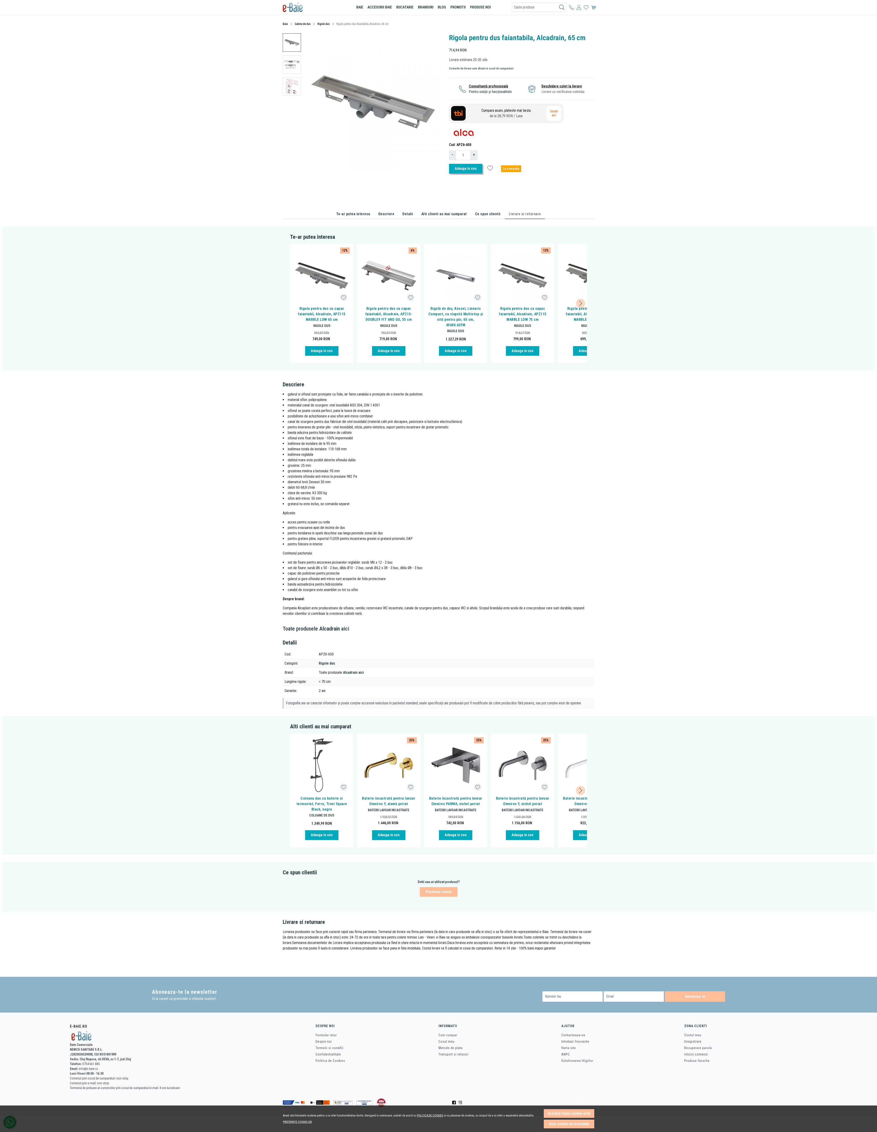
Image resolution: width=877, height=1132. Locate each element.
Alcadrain (329, 629)
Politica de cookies (430, 1115)
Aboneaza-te (695, 996)
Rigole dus (323, 24)
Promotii (458, 7)
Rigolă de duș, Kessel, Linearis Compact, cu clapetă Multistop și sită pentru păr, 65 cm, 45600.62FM (455, 316)
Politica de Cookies (330, 1061)
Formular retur (326, 1035)
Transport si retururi (453, 1054)
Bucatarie (404, 7)
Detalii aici (554, 113)
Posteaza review (438, 892)
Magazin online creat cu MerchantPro (570, 1105)
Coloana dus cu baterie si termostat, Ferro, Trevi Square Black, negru (321, 803)
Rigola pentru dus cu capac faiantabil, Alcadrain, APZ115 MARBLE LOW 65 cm (322, 314)
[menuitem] (292, 42)
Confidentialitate (328, 1054)
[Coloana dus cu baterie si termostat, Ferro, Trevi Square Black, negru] (322, 765)
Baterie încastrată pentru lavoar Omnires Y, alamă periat (388, 801)
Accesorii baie (379, 7)
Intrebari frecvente (575, 1041)
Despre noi (324, 1041)
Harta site (568, 1048)
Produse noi (480, 7)
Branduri (425, 7)
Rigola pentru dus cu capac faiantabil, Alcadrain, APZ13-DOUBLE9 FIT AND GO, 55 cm (388, 314)
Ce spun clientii (488, 214)
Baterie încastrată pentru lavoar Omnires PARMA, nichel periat (455, 801)
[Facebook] (455, 1102)
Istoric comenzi (696, 1054)
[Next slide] (580, 303)
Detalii (407, 214)
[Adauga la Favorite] (343, 297)
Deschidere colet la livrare (562, 86)
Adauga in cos (466, 168)
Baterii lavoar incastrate (388, 810)
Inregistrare (693, 1041)
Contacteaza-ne (573, 1035)
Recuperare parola (698, 1048)
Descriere (386, 214)
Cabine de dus (303, 24)
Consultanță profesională (488, 86)
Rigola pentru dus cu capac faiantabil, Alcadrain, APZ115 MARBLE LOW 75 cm (523, 314)
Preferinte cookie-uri (297, 1122)
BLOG (442, 7)
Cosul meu (446, 1041)
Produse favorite (697, 1061)
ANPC (565, 1054)
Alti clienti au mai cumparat (444, 214)
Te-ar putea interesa (353, 214)
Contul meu (692, 1035)
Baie (359, 7)
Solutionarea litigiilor (577, 1061)
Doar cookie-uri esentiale (569, 1124)
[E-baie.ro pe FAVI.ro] (381, 1102)
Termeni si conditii (329, 1048)
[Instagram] (461, 1102)
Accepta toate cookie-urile (569, 1113)
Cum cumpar (447, 1035)
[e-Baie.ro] (309, 7)
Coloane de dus (321, 815)
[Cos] (593, 7)
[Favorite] (586, 7)
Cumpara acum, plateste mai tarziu (506, 113)
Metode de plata (450, 1048)
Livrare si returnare (525, 214)
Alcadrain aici (353, 672)
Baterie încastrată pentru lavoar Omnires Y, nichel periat (522, 801)
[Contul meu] (571, 7)
